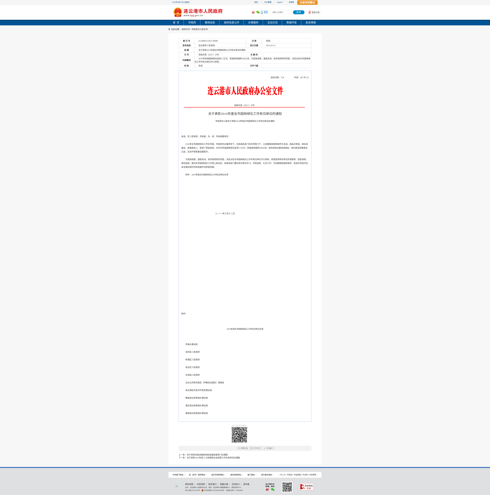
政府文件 (186, 29)
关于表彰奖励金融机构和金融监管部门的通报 (207, 455)
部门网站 (251, 475)
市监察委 (297, 475)
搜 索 (298, 12)
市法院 (305, 475)
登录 (256, 2)
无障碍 (291, 2)
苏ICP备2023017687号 (192, 490)
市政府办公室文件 (200, 29)
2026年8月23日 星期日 (181, 2)
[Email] (265, 12)
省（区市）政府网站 (197, 475)
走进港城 (311, 22)
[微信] (258, 12)
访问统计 (236, 484)
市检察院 (312, 475)
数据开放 (291, 22)
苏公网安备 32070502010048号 (214, 490)
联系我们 (212, 484)
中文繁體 (267, 2)
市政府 (192, 22)
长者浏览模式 (307, 2)
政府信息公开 (231, 22)
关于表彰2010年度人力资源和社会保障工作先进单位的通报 (213, 458)
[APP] (262, 12)
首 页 (176, 22)
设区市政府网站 (217, 475)
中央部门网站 (178, 475)
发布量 (246, 484)
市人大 (283, 475)
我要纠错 (224, 484)
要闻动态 (210, 22)
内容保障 (201, 484)
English (279, 2)
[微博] (253, 12)
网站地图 (189, 484)
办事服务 (253, 22)
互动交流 (272, 22)
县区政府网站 (235, 475)
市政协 (289, 475)
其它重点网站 (266, 475)
